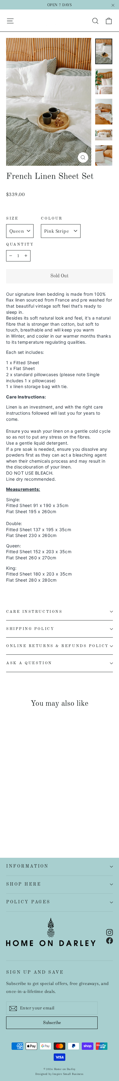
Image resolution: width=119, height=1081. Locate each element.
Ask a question (29, 663)
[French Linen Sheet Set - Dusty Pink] (56, 814)
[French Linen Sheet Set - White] (9, 814)
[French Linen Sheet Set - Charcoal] (16, 814)
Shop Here (23, 884)
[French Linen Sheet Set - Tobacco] (36, 814)
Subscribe (52, 1023)
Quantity (20, 244)
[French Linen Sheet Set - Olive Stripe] (23, 820)
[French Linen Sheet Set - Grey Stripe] (43, 814)
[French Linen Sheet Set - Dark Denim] (16, 820)
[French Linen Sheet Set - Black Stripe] (50, 814)
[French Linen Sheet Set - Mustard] (43, 820)
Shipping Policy (30, 629)
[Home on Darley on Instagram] (109, 932)
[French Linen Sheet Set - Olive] (29, 820)
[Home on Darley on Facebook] (109, 940)
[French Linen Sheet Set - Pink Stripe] (9, 820)
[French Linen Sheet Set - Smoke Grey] (29, 814)
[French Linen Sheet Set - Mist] (36, 820)
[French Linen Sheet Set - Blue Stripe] (70, 814)
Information (27, 866)
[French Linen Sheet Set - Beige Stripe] (63, 814)
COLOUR (51, 218)
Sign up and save (35, 972)
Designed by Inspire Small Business (59, 1073)
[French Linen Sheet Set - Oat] (50, 820)
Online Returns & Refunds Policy (57, 646)
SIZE (12, 218)
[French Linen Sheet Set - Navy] (23, 814)
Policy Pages (28, 902)
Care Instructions (34, 612)
